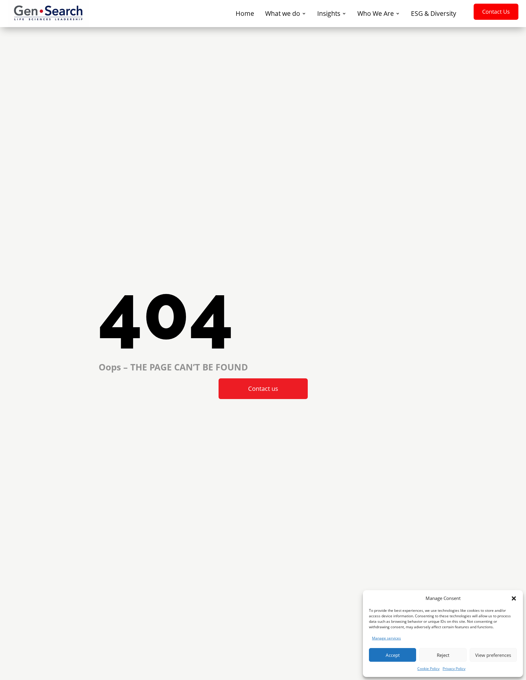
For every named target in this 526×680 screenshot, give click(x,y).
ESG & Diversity (433, 13)
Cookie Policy (428, 668)
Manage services (386, 638)
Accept (393, 655)
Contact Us (496, 11)
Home (245, 13)
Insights (328, 13)
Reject (443, 655)
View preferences (493, 655)
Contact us (263, 388)
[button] (514, 598)
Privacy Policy (454, 668)
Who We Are (375, 13)
